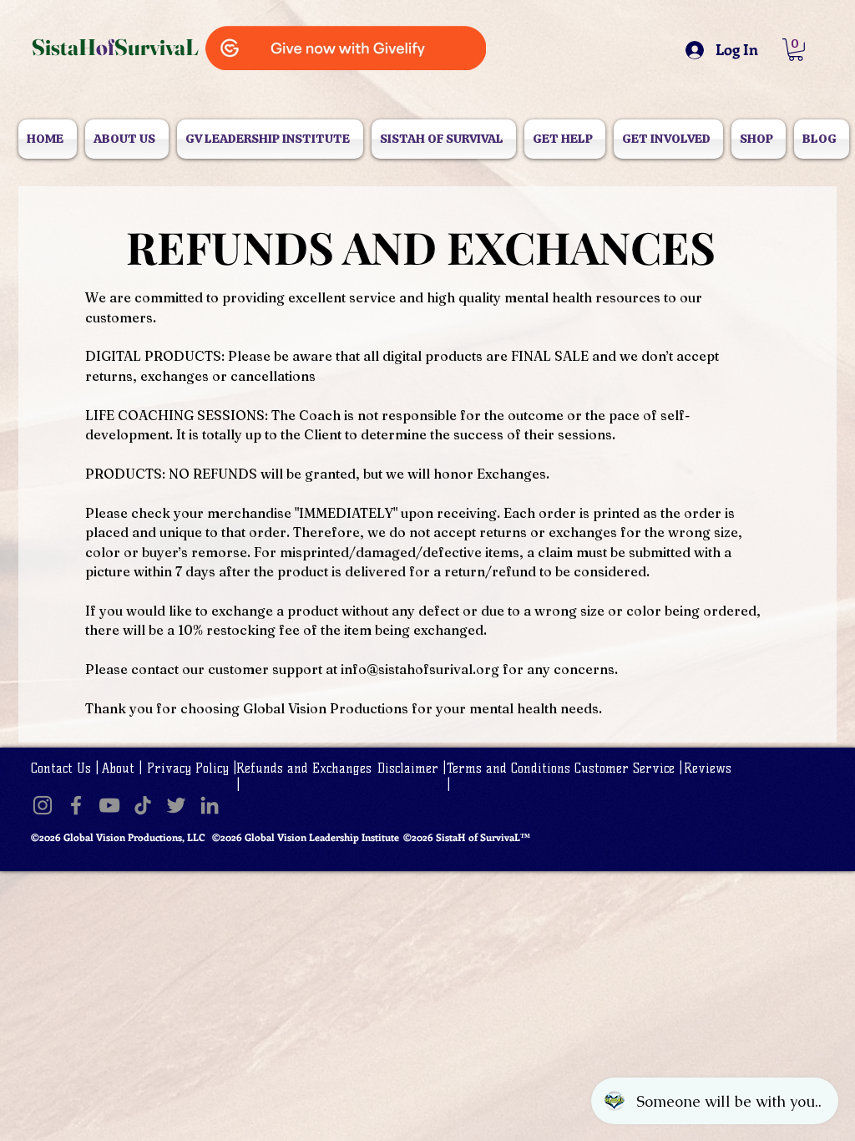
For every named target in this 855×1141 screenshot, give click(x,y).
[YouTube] (109, 805)
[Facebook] (76, 805)
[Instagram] (42, 805)
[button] (795, 49)
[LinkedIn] (209, 805)
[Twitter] (176, 805)
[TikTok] (142, 805)
